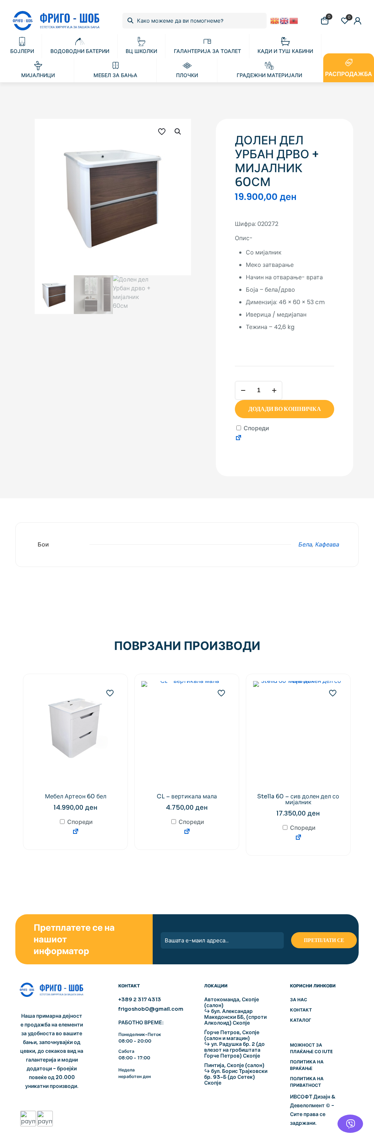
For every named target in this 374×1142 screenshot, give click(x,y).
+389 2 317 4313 (139, 999)
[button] (178, 131)
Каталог (300, 1020)
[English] (284, 20)
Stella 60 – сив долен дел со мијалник (298, 799)
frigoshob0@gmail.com (150, 1009)
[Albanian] (294, 20)
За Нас (298, 1000)
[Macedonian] (275, 20)
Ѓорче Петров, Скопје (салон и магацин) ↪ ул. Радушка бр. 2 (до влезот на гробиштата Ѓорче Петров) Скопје (234, 1044)
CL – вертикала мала (187, 796)
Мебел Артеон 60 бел (75, 796)
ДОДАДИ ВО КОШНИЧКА (284, 409)
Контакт (301, 1010)
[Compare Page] (238, 439)
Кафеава (327, 544)
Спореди (255, 428)
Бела (305, 544)
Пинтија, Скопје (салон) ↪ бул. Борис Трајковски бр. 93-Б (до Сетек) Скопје (235, 1074)
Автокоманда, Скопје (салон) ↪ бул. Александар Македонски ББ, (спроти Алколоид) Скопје (235, 1011)
